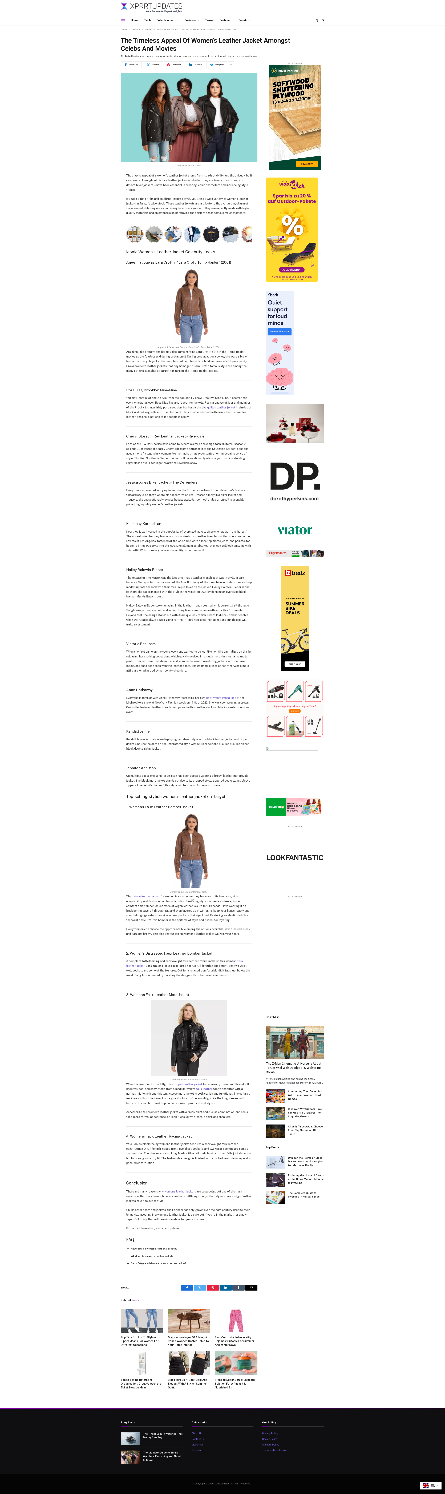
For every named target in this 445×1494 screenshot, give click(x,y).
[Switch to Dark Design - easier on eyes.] (317, 20)
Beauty (243, 20)
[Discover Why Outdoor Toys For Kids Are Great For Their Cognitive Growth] (275, 1113)
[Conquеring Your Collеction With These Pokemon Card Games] (275, 1096)
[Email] (108, 220)
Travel (209, 20)
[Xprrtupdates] (152, 8)
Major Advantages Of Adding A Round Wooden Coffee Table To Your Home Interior (188, 1341)
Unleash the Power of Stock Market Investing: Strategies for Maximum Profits (305, 1161)
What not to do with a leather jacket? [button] (152, 1256)
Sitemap (196, 1450)
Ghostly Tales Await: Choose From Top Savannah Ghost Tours (305, 1130)
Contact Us (198, 1439)
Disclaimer (197, 1444)
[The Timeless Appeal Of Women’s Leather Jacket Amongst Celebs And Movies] (189, 117)
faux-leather (204, 1089)
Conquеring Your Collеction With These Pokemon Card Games (305, 1095)
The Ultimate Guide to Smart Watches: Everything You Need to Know (162, 1456)
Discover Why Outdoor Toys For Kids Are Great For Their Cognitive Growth (305, 1112)
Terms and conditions (274, 1450)
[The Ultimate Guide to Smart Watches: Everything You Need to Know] (130, 1457)
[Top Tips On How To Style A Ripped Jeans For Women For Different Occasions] (142, 1321)
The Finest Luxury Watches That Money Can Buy (163, 1435)
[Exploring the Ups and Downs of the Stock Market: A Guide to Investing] (275, 1180)
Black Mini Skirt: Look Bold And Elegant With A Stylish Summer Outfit (187, 1383)
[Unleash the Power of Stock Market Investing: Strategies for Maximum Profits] (275, 1162)
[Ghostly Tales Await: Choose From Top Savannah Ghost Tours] (275, 1131)
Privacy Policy (270, 1433)
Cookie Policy (269, 1439)
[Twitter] (108, 193)
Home (134, 20)
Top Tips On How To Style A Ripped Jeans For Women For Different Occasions (140, 1341)
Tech (147, 20)
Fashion (225, 20)
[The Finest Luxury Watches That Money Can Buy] (130, 1438)
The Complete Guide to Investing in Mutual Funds (303, 1194)
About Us (197, 1433)
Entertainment (166, 20)
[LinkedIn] (108, 202)
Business (190, 20)
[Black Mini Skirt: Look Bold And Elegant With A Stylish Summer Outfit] (189, 1363)
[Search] (322, 20)
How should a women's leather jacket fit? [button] (154, 1248)
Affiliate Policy (270, 1444)
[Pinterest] (108, 211)
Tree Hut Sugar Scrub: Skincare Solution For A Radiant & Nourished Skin (235, 1383)
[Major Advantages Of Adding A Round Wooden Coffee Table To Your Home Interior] (189, 1321)
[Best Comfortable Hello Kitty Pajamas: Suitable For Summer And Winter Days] (236, 1321)
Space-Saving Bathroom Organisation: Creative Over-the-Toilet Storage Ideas (141, 1383)
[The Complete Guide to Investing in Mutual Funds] (275, 1197)
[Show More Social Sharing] (231, 64)
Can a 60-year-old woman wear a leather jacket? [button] (158, 1263)
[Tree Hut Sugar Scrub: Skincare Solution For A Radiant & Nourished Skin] (236, 1363)
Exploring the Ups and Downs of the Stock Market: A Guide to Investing (306, 1179)
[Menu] (123, 20)
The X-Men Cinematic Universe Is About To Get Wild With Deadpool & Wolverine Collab (293, 1068)
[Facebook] (108, 184)
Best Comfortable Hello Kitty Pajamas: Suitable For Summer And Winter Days (234, 1341)
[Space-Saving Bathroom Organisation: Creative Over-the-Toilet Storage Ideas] (142, 1363)
